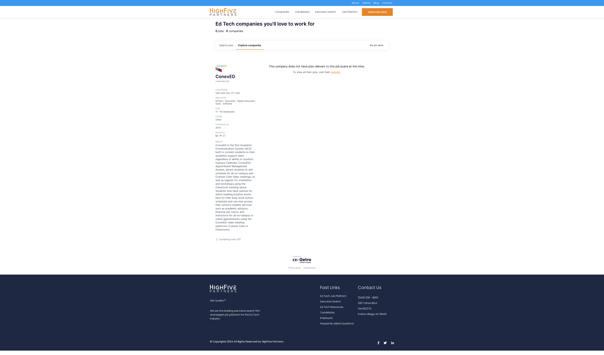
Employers (326, 318)
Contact (387, 3)
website (335, 72)
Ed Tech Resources (331, 307)
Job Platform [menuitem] (350, 12)
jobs (226, 45)
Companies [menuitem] (282, 12)
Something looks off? (230, 239)
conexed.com (222, 81)
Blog (376, 3)
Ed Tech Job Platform (333, 296)
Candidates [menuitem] (302, 12)
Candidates (327, 312)
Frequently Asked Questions (337, 323)
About (355, 3)
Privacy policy (294, 268)
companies (249, 45)
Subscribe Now (377, 12)
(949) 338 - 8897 (368, 297)
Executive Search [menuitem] (325, 12)
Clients (366, 3)
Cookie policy (310, 268)
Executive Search (330, 301)
